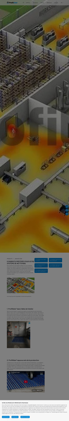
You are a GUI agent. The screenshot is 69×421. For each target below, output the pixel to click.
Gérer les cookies (25, 416)
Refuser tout (15, 416)
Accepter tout (6, 416)
